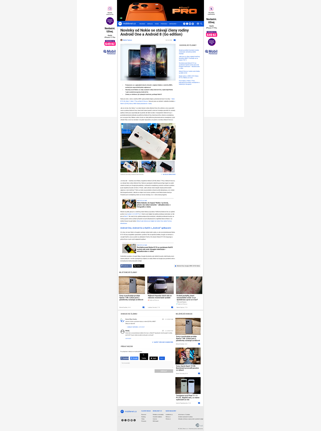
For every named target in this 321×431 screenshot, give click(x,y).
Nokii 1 (128, 101)
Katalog (150, 24)
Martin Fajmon (180, 307)
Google (187, 266)
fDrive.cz (168, 417)
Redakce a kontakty (158, 414)
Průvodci (164, 24)
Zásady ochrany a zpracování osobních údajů (190, 419)
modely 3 (129, 214)
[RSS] (134, 421)
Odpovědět (142, 327)
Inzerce (155, 419)
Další (162, 358)
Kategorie (172, 24)
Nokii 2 (126, 216)
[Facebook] (184, 24)
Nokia (198, 266)
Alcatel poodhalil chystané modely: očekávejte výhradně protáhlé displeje (189, 51)
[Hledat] (201, 24)
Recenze (142, 24)
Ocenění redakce (157, 417)
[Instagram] (193, 24)
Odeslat (164, 371)
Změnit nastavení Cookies (185, 417)
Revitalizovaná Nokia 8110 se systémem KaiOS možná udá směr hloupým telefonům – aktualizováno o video (189, 65)
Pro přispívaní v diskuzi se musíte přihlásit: (131, 351)
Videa (157, 24)
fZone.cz (168, 419)
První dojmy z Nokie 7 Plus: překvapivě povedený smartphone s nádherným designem (189, 82)
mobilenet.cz (169, 414)
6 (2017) (136, 214)
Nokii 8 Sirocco (143, 101)
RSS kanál (155, 421)
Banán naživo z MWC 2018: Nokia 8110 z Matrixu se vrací (188, 76)
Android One (180, 266)
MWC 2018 (192, 266)
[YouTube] (190, 24)
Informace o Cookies (184, 414)
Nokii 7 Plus (134, 101)
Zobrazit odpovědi (132, 327)
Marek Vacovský (180, 373)
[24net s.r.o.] (199, 426)
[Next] (168, 141)
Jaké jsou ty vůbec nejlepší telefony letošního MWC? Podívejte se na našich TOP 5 (189, 58)
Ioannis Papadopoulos (182, 403)
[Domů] (127, 24)
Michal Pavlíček (123, 307)
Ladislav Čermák (152, 307)
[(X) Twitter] (187, 24)
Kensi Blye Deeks (131, 319)
